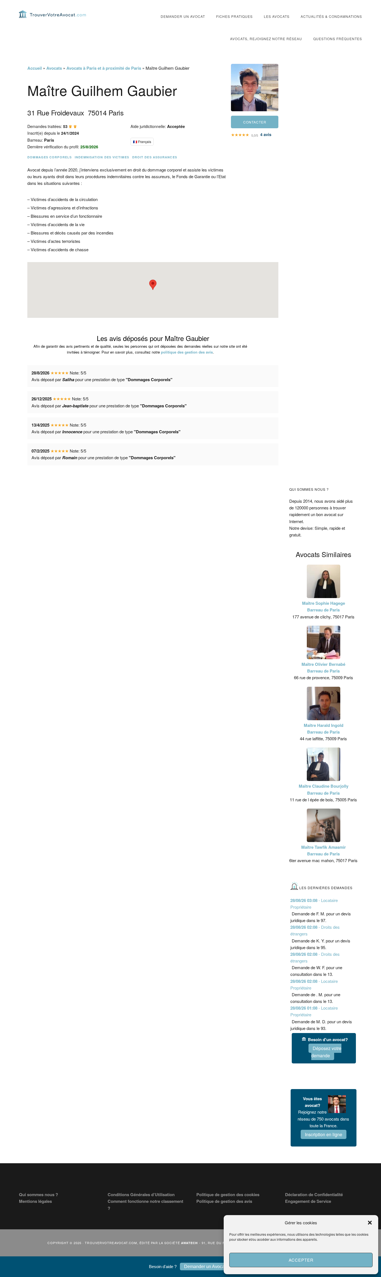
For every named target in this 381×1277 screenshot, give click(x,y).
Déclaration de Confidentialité (314, 1194)
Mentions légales (35, 1201)
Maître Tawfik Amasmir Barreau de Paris (323, 850)
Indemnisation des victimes (102, 157)
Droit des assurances (154, 157)
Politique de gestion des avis (224, 1201)
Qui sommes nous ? (38, 1194)
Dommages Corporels (49, 157)
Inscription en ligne (323, 1134)
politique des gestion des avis (187, 352)
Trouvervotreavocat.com (52, 14)
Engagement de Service (308, 1201)
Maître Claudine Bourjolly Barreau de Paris (323, 789)
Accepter (301, 1260)
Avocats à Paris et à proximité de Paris (103, 68)
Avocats (54, 68)
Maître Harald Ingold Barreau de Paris (323, 728)
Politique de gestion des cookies (227, 1194)
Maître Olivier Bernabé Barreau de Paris (323, 667)
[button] (370, 1222)
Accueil (34, 68)
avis (265, 134)
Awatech (189, 1243)
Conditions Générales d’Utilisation (141, 1194)
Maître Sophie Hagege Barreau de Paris (323, 606)
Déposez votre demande (326, 1052)
